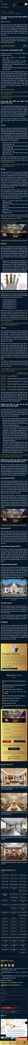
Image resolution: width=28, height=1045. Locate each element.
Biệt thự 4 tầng (5, 881)
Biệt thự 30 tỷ (22, 931)
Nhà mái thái (22, 952)
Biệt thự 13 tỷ (14, 928)
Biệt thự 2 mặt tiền (23, 912)
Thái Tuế (13, 331)
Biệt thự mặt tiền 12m (14, 941)
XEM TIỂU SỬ (8, 666)
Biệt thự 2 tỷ (5, 918)
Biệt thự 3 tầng (23, 878)
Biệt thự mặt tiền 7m (5, 937)
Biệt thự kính (14, 900)
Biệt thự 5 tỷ (5, 921)
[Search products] (26, 4)
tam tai (5, 128)
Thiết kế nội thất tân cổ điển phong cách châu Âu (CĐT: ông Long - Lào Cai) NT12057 (14, 813)
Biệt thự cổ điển (5, 884)
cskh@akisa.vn (6, 7)
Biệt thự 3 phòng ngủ (14, 908)
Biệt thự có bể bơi (13, 904)
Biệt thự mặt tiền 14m (5, 946)
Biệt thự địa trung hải (14, 888)
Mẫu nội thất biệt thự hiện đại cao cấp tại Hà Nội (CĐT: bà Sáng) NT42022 (14, 838)
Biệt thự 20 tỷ (14, 931)
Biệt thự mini (22, 897)
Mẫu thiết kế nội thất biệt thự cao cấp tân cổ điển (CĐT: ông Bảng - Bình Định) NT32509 (14, 788)
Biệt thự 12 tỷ (5, 928)
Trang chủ (3, 11)
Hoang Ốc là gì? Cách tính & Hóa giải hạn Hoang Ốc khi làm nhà (14, 324)
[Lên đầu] (26, 1022)
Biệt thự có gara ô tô (5, 905)
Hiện (25, 45)
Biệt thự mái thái (14, 894)
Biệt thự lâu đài (14, 875)
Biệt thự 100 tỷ (14, 934)
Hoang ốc (3, 246)
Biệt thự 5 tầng (14, 881)
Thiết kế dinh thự (22, 875)
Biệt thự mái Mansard (5, 895)
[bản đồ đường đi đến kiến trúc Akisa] (14, 1026)
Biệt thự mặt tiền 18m (14, 950)
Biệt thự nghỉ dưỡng (23, 904)
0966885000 (5, 4)
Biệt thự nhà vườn (22, 887)
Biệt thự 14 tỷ (22, 928)
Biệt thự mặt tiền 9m (23, 937)
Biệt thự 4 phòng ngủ (22, 908)
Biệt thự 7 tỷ (22, 921)
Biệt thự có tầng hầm (22, 901)
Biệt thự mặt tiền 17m (5, 950)
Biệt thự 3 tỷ (13, 918)
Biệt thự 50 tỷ (5, 934)
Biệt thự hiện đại (5, 887)
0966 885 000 (12, 978)
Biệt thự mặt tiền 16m (22, 946)
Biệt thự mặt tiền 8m (14, 937)
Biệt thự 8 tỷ (5, 924)
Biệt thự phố (5, 900)
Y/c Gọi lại (17, 1043)
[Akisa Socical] (2, 965)
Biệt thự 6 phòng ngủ (14, 913)
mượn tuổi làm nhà (17, 409)
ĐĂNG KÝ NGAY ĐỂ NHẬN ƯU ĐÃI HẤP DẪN (15, 240)
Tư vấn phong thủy (10, 11)
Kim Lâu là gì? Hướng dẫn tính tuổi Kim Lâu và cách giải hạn (14, 221)
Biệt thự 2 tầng (14, 878)
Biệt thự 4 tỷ (22, 918)
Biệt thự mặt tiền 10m (5, 941)
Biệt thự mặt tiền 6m (23, 934)
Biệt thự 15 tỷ (5, 931)
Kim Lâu (10, 174)
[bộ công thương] (15, 1037)
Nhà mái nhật (22, 949)
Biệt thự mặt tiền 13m (22, 941)
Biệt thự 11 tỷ (22, 924)
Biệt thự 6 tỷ (13, 921)
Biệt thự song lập (22, 890)
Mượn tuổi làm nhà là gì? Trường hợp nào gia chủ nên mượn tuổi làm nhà (14, 455)
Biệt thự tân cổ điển (14, 884)
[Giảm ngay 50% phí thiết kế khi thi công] (14, 231)
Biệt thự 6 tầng (23, 881)
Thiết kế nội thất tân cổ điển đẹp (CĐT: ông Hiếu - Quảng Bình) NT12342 (14, 863)
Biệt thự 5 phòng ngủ (5, 913)
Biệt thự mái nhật (22, 894)
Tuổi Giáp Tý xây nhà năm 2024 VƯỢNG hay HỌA (12, 13)
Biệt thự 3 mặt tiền (23, 915)
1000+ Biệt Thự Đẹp (5, 875)
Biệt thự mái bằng (13, 897)
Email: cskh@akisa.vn (14, 758)
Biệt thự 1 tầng (5, 878)
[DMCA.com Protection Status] (5, 1037)
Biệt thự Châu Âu (22, 884)
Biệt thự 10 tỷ (14, 924)
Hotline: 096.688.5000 (14, 756)
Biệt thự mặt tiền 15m (14, 946)
